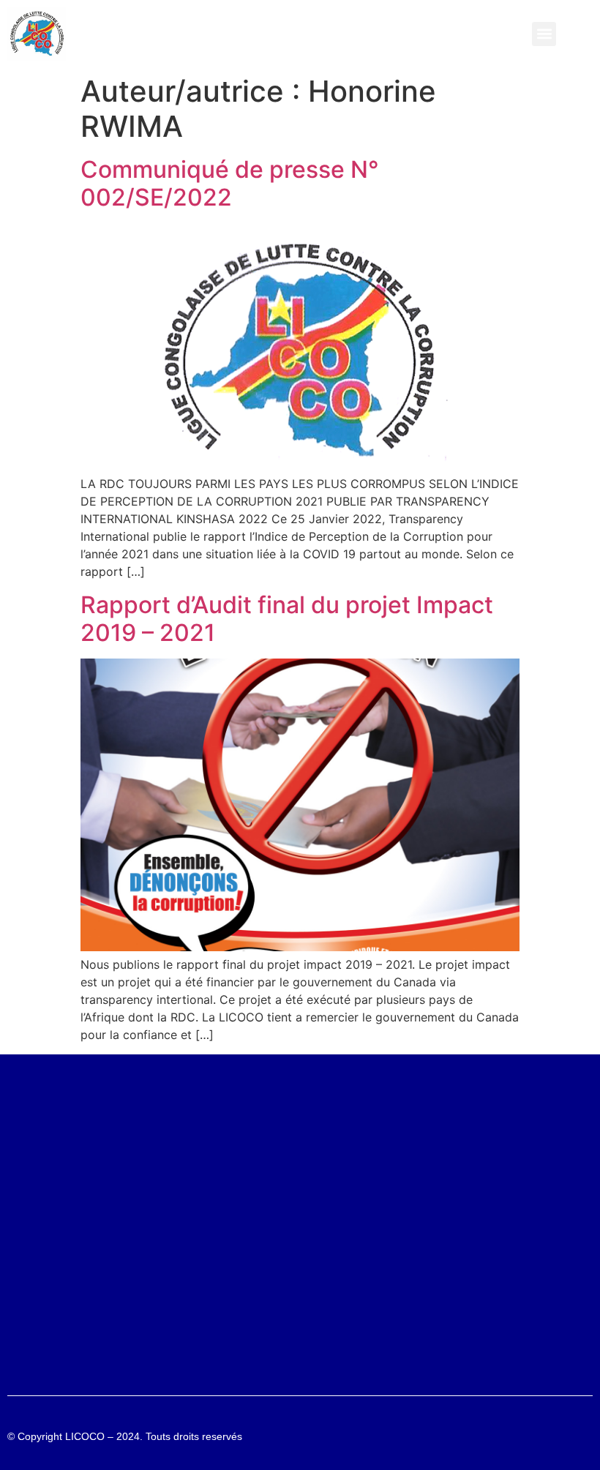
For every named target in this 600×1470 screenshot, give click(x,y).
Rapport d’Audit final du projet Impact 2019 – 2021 (286, 618)
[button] (544, 34)
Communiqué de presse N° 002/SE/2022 (229, 183)
